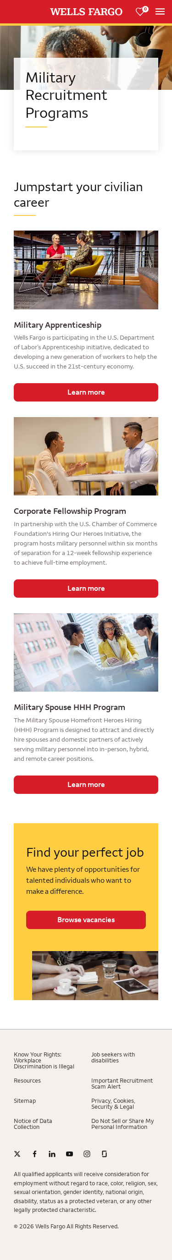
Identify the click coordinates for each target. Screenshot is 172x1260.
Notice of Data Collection (33, 1124)
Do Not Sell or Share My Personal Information (122, 1124)
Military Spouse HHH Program (69, 707)
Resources (27, 1081)
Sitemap (25, 1101)
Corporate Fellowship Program (70, 511)
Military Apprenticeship (57, 325)
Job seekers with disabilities (113, 1057)
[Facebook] (34, 1154)
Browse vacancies (86, 919)
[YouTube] (69, 1154)
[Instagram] (86, 1154)
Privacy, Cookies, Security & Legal (113, 1104)
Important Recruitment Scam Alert (122, 1083)
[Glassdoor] (104, 1154)
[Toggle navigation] (160, 11)
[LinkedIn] (52, 1154)
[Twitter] (17, 1154)
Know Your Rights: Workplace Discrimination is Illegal (44, 1060)
